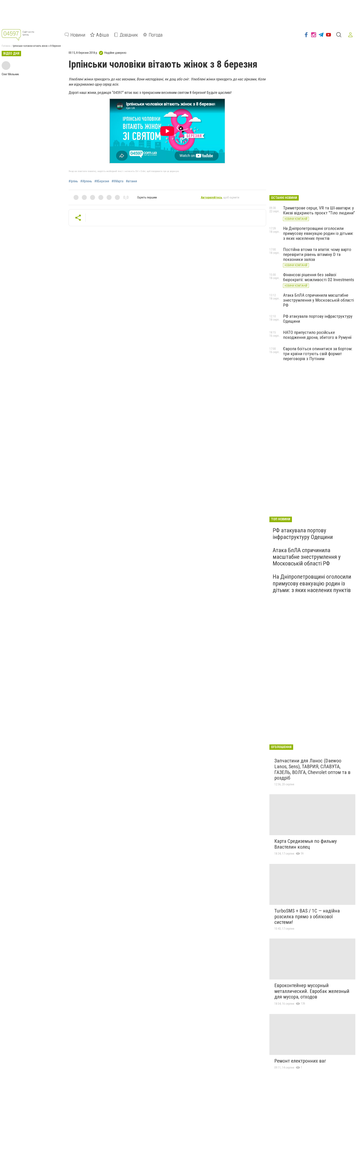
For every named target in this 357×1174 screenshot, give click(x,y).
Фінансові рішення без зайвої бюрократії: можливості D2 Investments (318, 277)
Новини (77, 35)
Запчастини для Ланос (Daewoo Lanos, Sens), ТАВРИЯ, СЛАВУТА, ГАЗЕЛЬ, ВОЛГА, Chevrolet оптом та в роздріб (312, 769)
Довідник (129, 35)
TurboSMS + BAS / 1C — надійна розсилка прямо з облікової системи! (307, 916)
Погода (156, 35)
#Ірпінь (73, 181)
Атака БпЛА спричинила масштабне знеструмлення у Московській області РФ (318, 300)
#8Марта (117, 181)
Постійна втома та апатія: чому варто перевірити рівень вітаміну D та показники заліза (317, 254)
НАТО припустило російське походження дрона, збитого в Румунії (317, 335)
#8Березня (101, 181)
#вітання (131, 181)
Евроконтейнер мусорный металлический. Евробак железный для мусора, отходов (311, 991)
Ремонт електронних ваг (300, 1061)
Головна (6, 45)
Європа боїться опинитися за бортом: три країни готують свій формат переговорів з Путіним (317, 353)
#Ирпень (86, 181)
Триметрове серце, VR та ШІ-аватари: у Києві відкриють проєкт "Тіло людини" (319, 210)
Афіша (102, 35)
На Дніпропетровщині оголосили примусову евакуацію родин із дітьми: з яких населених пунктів (318, 233)
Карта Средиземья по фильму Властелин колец (305, 844)
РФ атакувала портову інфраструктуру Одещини (303, 533)
